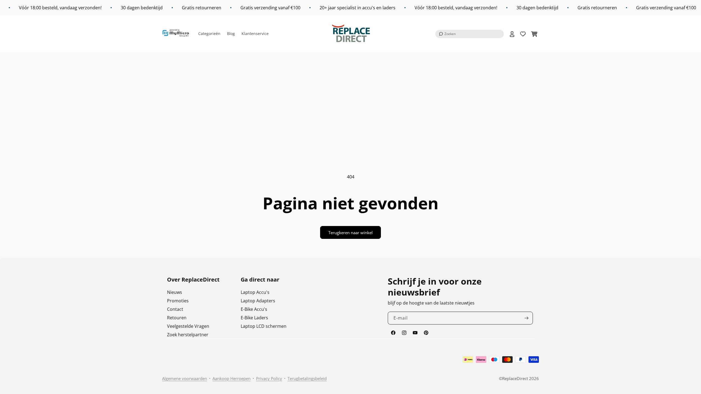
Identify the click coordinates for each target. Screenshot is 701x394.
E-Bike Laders (254, 318)
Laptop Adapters (258, 301)
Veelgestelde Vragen (188, 326)
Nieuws (174, 292)
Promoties (178, 301)
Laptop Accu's (255, 292)
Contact (175, 309)
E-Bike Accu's (254, 309)
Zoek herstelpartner (187, 335)
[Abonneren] (527, 318)
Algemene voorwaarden (184, 378)
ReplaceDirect (515, 378)
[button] (470, 34)
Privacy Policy (269, 378)
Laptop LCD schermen (263, 326)
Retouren (176, 318)
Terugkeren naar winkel (350, 232)
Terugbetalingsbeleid (307, 378)
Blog (231, 33)
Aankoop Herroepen (231, 378)
